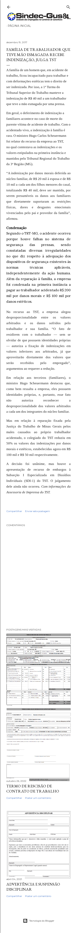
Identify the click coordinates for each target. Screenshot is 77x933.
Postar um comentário (38, 797)
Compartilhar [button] (14, 511)
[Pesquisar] (68, 6)
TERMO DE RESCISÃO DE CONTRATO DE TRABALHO (32, 788)
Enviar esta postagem (37, 511)
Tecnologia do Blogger (41, 920)
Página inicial (19, 26)
